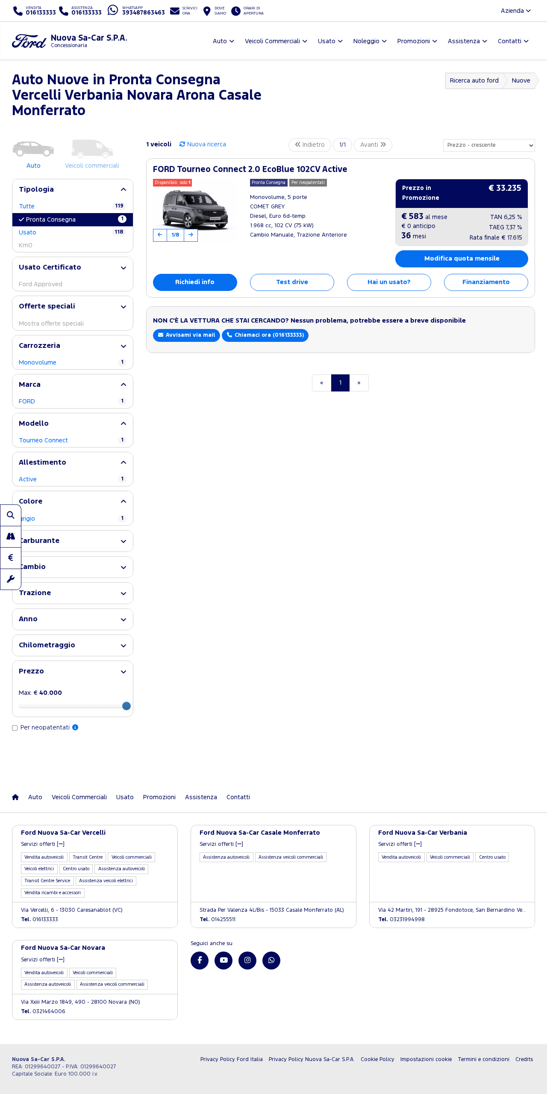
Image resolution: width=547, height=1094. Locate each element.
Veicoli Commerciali (79, 797)
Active (71, 479)
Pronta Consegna (75, 219)
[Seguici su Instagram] (247, 960)
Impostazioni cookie (426, 1059)
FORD (71, 401)
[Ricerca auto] (10, 515)
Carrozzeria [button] (39, 346)
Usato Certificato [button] (50, 267)
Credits (524, 1059)
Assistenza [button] (464, 41)
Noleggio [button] (366, 41)
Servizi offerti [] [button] (43, 844)
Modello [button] (34, 424)
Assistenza (201, 797)
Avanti (370, 145)
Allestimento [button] (42, 463)
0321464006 (43, 1011)
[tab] (72, 189)
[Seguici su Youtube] (223, 960)
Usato (71, 232)
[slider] (126, 706)
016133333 (39, 919)
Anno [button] (28, 619)
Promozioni (159, 797)
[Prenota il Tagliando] (10, 579)
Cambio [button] (32, 567)
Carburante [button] (39, 541)
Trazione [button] (35, 593)
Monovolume (71, 362)
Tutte (71, 206)
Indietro (313, 145)
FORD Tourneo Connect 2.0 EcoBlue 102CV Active (250, 169)
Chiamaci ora (268, 335)
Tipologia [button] (36, 190)
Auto (35, 797)
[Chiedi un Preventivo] (10, 558)
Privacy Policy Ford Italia (231, 1059)
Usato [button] (326, 41)
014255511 (217, 919)
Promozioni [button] (413, 41)
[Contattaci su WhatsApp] (271, 960)
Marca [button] (30, 385)
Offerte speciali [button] (47, 306)
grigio (71, 519)
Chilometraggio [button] (47, 645)
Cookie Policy (377, 1059)
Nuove (521, 80)
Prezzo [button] (31, 671)
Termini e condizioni (483, 1059)
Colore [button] (30, 501)
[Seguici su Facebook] (200, 960)
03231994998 (401, 919)
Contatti (238, 797)
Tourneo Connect (71, 440)
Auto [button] (220, 41)
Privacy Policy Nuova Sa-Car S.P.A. (312, 1059)
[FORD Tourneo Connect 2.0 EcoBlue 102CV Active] (195, 210)
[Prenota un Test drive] (10, 536)
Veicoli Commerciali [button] (272, 41)
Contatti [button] (509, 41)
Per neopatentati (46, 727)
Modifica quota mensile (462, 258)
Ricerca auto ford (474, 80)
